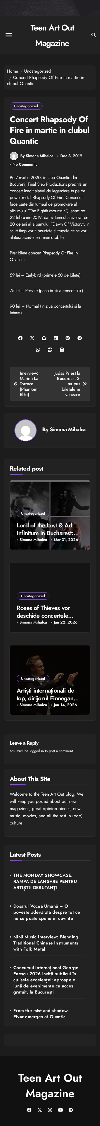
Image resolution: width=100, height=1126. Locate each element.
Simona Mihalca (67, 429)
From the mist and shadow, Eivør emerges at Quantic (41, 1014)
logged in (36, 751)
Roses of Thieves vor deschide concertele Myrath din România (43, 615)
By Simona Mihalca (36, 156)
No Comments (24, 164)
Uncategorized (26, 106)
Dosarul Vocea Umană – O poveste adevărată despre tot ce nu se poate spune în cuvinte (46, 912)
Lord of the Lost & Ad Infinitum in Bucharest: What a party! (45, 533)
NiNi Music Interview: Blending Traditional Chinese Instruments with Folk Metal (45, 943)
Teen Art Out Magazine (50, 1085)
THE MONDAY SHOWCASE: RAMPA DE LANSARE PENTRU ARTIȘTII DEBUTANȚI (45, 881)
